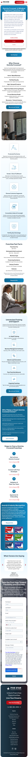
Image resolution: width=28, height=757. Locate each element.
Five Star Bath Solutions (14, 737)
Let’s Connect (10, 438)
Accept (14, 41)
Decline (14, 44)
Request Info (14, 280)
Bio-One (14, 732)
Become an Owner (14, 107)
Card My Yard (14, 733)
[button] (2, 564)
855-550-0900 (14, 707)
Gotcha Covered (14, 741)
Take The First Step (14, 702)
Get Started (14, 55)
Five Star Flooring (14, 739)
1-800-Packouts (14, 744)
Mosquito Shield (14, 742)
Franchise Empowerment (14, 716)
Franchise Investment (14, 717)
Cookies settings (14, 37)
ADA (17, 754)
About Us (14, 721)
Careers (14, 723)
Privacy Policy (16, 27)
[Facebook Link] (12, 749)
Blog (14, 725)
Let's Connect (19, 2)
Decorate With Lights (14, 735)
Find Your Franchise (14, 714)
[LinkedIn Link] (15, 749)
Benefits (14, 719)
